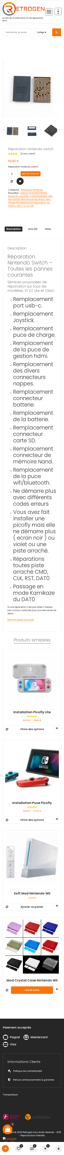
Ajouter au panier (30, 173)
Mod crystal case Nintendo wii (32, 980)
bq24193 (23, 196)
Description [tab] (13, 228)
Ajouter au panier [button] (32, 907)
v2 (28, 205)
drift (50, 196)
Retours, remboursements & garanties (33, 1079)
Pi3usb (11, 202)
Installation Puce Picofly (32, 803)
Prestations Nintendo (32, 189)
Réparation (40, 202)
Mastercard (39, 1037)
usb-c (19, 205)
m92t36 (16, 199)
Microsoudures (29, 199)
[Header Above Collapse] (58, 11)
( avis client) (27, 153)
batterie (24, 192)
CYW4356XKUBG (38, 196)
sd (48, 202)
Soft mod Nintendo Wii (32, 893)
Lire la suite (32, 990)
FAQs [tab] (48, 228)
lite (9, 199)
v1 (25, 205)
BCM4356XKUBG (38, 192)
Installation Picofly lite (32, 712)
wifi (32, 205)
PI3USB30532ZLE (24, 202)
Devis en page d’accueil (20, 619)
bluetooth (13, 196)
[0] (7, 1129)
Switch (11, 205)
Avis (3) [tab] (32, 228)
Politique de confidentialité (27, 1071)
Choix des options (32, 729)
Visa (13, 1044)
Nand (41, 199)
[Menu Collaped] (48, 11)
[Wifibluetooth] (32, 89)
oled (47, 199)
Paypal (15, 1037)
